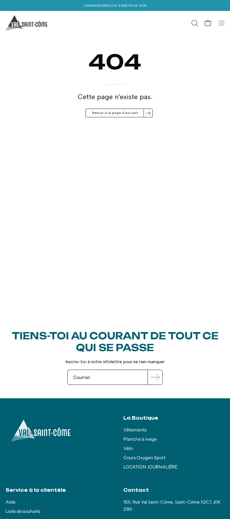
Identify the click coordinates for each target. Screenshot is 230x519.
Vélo (128, 448)
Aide (10, 502)
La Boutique (140, 418)
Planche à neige (140, 439)
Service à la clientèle (36, 490)
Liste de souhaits (23, 511)
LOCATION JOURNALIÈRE (150, 467)
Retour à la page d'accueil (115, 113)
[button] (194, 23)
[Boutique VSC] (27, 23)
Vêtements (135, 430)
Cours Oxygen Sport (144, 457)
